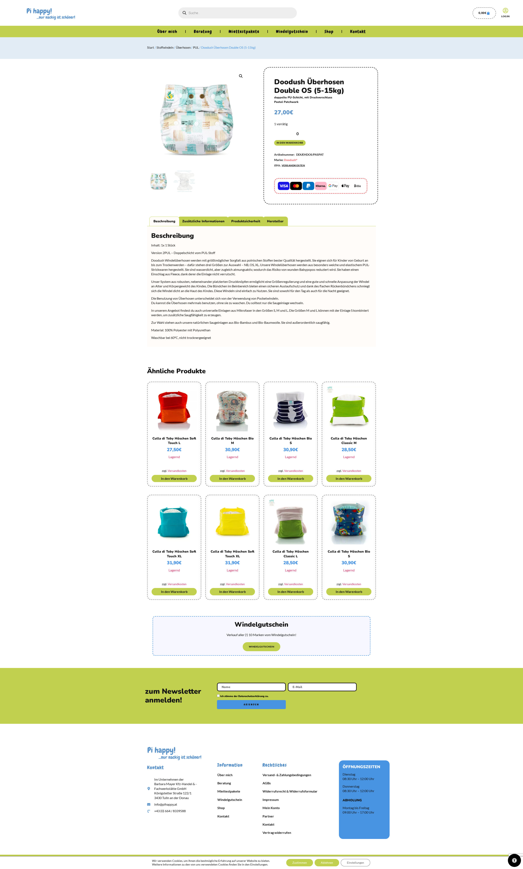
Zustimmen (299, 862)
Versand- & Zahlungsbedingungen (287, 775)
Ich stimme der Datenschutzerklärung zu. (244, 696)
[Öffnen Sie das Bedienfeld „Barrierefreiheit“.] (514, 860)
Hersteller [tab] (275, 221)
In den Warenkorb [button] (174, 478)
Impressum (271, 800)
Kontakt (358, 31)
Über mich (167, 31)
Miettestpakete (244, 31)
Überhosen (183, 47)
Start (150, 47)
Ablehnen (327, 862)
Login (505, 16)
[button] (241, 76)
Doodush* (290, 160)
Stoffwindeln (164, 47)
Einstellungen (355, 862)
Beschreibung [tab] (164, 221)
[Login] (505, 10)
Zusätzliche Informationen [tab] (203, 221)
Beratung (203, 31)
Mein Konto (271, 808)
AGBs (267, 783)
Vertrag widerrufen (277, 832)
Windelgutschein (292, 31)
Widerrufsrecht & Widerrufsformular (290, 791)
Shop (329, 31)
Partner (268, 816)
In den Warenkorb (290, 142)
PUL (196, 47)
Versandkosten (293, 165)
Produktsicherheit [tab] (245, 221)
